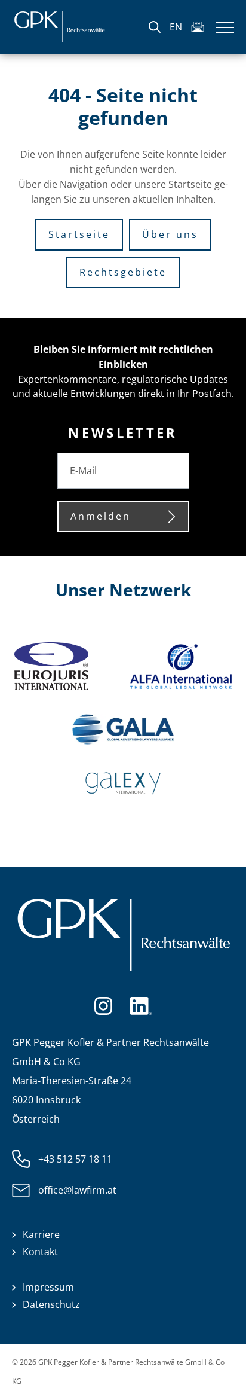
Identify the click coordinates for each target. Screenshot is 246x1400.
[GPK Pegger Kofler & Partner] (59, 27)
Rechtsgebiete (123, 272)
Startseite (79, 234)
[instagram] (103, 1004)
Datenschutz (51, 1304)
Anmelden (100, 516)
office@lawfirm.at (77, 1190)
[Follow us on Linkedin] (140, 1004)
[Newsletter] (197, 26)
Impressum (48, 1287)
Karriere (41, 1234)
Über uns (170, 234)
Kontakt (40, 1251)
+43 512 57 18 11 (75, 1159)
